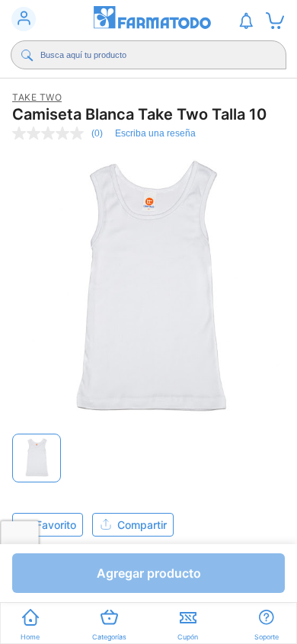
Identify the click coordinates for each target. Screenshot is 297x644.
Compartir (142, 524)
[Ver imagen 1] (36, 458)
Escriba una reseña (155, 133)
